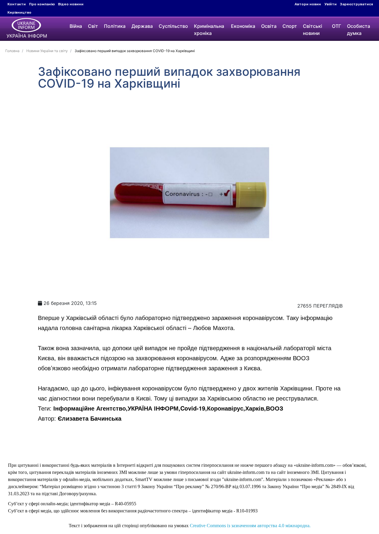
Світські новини (312, 29)
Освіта (269, 26)
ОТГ (336, 26)
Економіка (243, 26)
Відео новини (70, 4)
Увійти (331, 4)
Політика (115, 26)
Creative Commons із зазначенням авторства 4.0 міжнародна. (250, 525)
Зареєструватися (356, 4)
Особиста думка (358, 29)
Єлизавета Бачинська (89, 418)
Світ (93, 26)
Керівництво (19, 12)
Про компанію (42, 4)
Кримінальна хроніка (209, 29)
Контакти (16, 4)
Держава (142, 26)
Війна (76, 26)
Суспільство (173, 26)
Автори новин (308, 4)
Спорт (289, 26)
